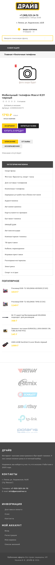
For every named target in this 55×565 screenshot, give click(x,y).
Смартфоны (10, 171)
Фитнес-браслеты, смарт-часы (19, 177)
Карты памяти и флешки (16, 213)
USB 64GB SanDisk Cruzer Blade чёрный (29, 342)
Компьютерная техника (15, 237)
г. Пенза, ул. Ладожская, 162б (30, 23)
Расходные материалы (15, 261)
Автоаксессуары (12, 231)
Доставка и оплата (13, 510)
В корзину (10, 126)
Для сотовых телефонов (16, 183)
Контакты (9, 519)
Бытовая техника (13, 219)
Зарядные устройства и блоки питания (23, 195)
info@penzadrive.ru (17, 491)
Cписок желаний (12, 544)
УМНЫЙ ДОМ (10, 225)
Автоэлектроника (13, 207)
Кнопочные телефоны (14, 189)
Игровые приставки (14, 255)
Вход (7, 531)
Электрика (10, 266)
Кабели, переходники (14, 249)
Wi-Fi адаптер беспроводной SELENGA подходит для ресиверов (28, 316)
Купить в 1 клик (28, 126)
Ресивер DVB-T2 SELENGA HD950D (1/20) (29, 288)
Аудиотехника (11, 201)
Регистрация (11, 535)
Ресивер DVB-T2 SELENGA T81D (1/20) (28, 302)
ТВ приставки (11, 243)
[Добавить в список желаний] (27, 105)
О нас (7, 514)
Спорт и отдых (11, 272)
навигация (13, 48)
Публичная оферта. (16, 557)
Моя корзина (10, 540)
